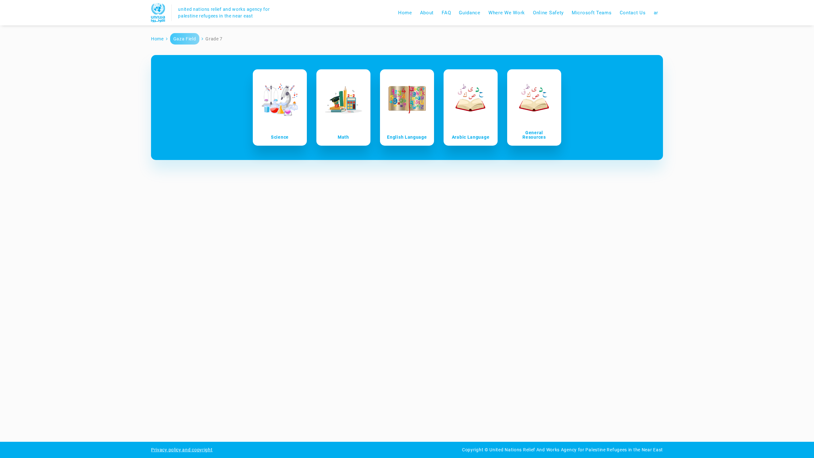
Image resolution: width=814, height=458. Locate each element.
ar (656, 13)
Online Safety (548, 13)
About (427, 13)
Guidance (469, 13)
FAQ (446, 13)
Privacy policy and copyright (182, 449)
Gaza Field (184, 38)
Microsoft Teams (592, 13)
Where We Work (506, 13)
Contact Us (633, 13)
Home (405, 13)
